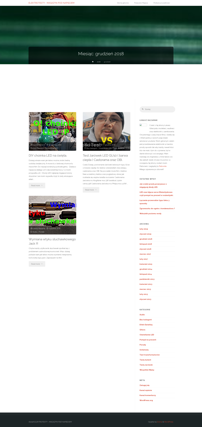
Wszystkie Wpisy (147, 370)
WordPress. (168, 422)
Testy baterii (145, 360)
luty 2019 (144, 229)
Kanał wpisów (146, 390)
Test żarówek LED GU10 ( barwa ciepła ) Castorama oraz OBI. (105, 158)
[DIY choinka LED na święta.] (52, 131)
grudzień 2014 (146, 269)
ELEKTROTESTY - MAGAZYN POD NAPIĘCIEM (51, 3)
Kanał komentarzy (148, 395)
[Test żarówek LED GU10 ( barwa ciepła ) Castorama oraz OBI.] (106, 131)
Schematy (144, 350)
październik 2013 (147, 279)
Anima (159, 422)
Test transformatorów (150, 355)
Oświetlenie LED (51, 148)
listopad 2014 (146, 274)
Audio (35, 232)
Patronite (162, 166)
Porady (41, 232)
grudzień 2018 (146, 239)
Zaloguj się (144, 385)
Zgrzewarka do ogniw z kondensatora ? (157, 208)
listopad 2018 (146, 244)
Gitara (142, 330)
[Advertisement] (101, 81)
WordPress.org (146, 400)
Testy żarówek (118, 148)
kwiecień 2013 (146, 284)
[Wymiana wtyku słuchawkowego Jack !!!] (52, 215)
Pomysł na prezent (148, 340)
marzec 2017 (145, 254)
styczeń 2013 (145, 299)
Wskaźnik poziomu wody (150, 214)
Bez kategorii (92, 148)
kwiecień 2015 (146, 264)
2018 (99, 62)
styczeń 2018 (145, 249)
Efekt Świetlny (38, 148)
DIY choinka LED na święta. (48, 155)
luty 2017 (144, 259)
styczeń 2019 (145, 234)
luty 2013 (144, 294)
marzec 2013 (145, 289)
